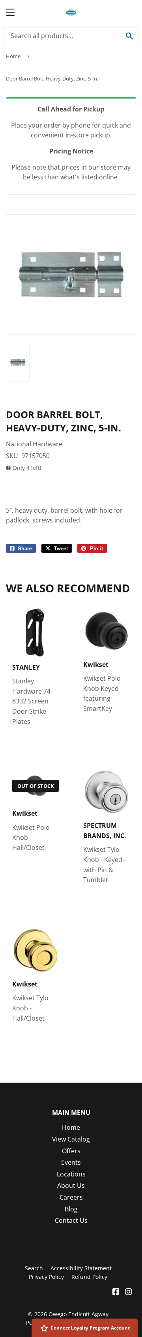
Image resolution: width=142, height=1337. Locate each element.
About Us (71, 1185)
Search (34, 1268)
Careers (71, 1197)
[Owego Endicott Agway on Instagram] (128, 1292)
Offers (71, 1151)
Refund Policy (89, 1276)
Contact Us (71, 1220)
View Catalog (71, 1139)
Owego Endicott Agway (78, 1314)
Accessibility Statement (81, 1268)
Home (13, 56)
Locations (71, 1174)
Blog (71, 1209)
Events (71, 1162)
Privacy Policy (46, 1276)
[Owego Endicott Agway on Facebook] (116, 1292)
